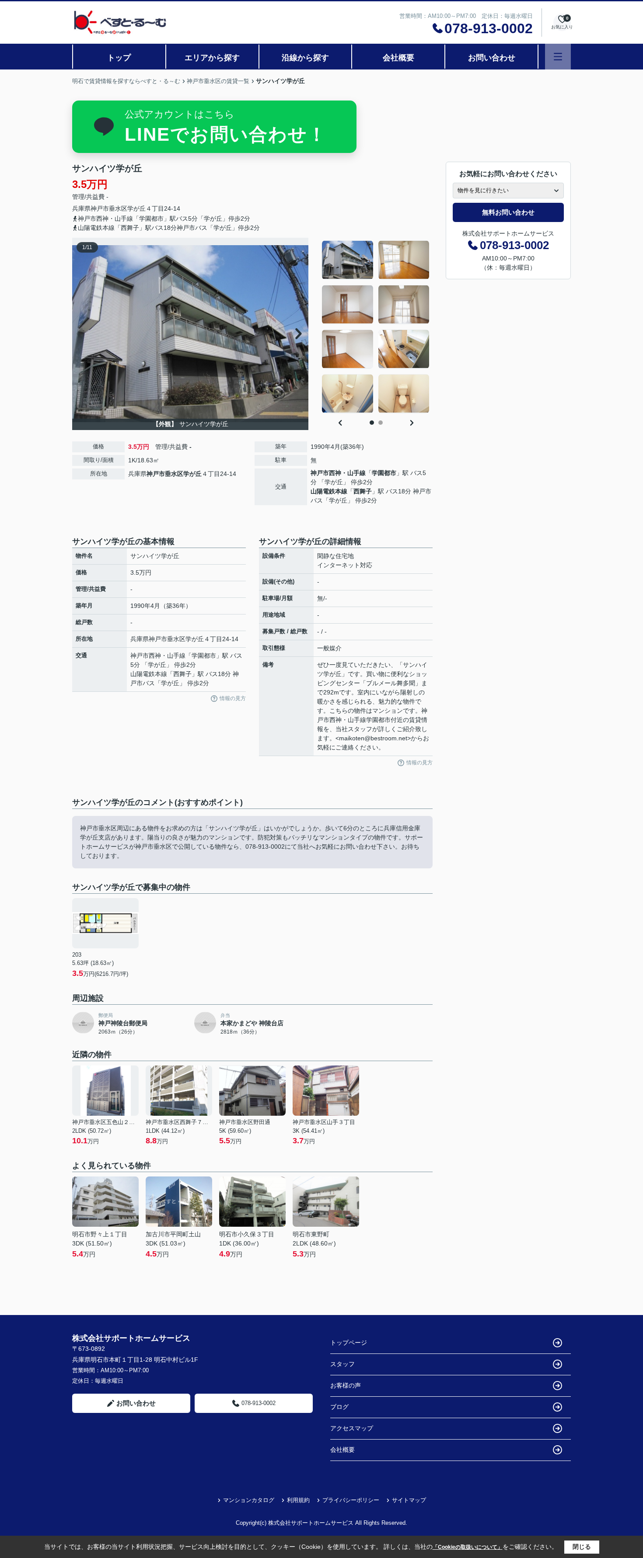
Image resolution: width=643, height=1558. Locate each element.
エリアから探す (212, 57)
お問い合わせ (491, 57)
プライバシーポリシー (350, 1500)
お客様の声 (345, 1385)
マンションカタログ (248, 1500)
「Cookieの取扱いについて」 (468, 1547)
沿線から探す (305, 57)
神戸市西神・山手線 (338, 472)
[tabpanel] (376, 327)
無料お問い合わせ (508, 212)
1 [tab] (372, 422)
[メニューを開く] (557, 56)
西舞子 (362, 491)
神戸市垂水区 (109, 208)
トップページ (348, 1342)
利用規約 (298, 1500)
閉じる (582, 1546)
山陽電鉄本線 (329, 491)
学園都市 (384, 472)
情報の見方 (233, 698)
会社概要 (398, 57)
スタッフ (342, 1363)
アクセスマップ (351, 1428)
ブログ (339, 1406)
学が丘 (136, 208)
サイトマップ (409, 1500)
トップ (119, 57)
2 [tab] (380, 422)
